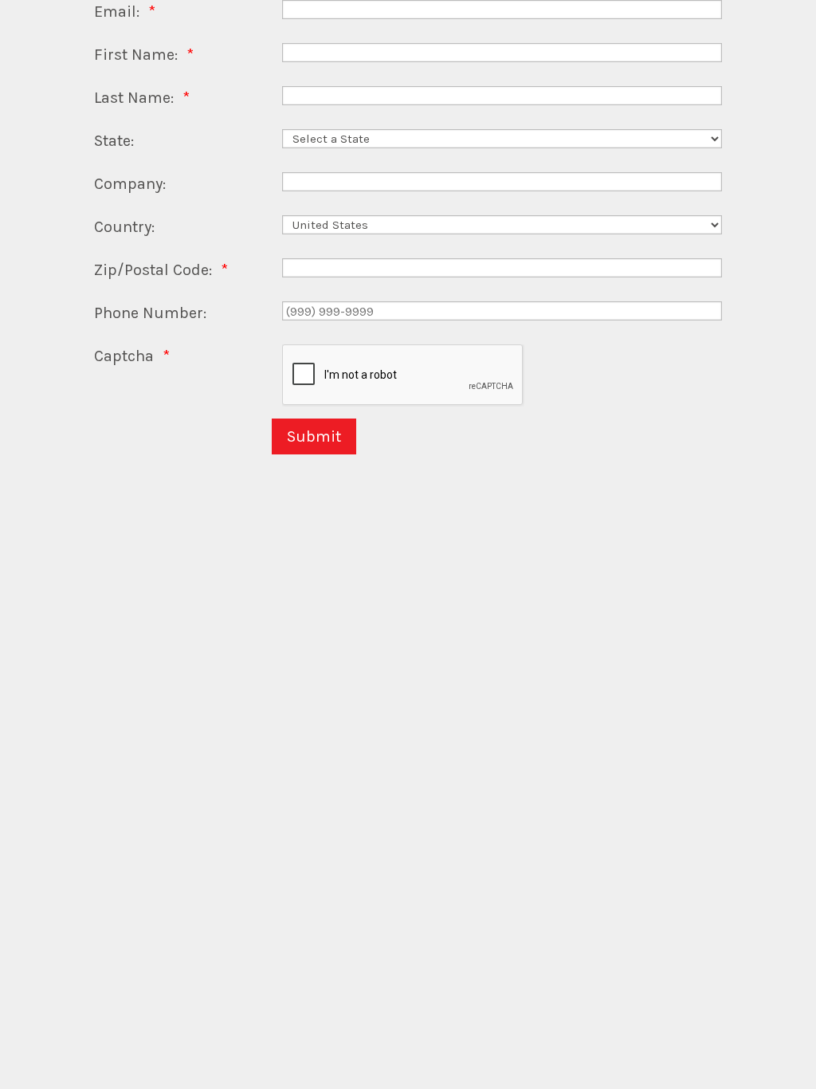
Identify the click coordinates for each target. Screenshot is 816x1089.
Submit (314, 436)
